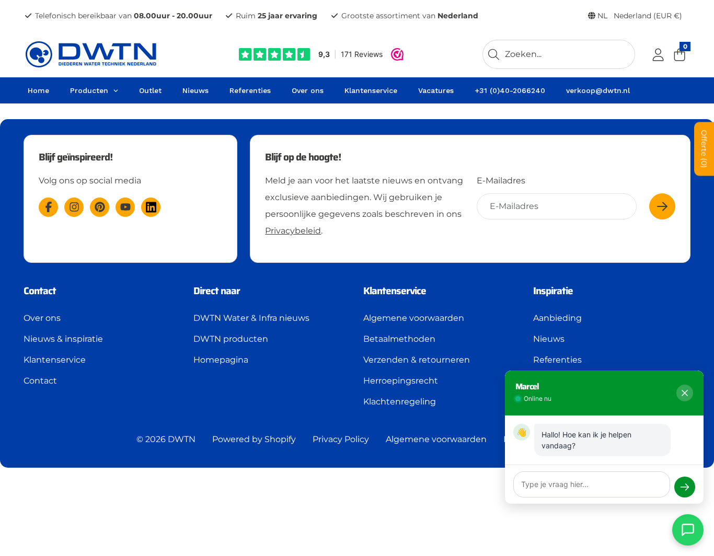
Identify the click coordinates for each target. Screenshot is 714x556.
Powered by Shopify (254, 439)
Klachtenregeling (399, 402)
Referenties (557, 360)
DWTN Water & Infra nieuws (251, 318)
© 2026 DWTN (165, 439)
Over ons (42, 318)
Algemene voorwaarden (413, 318)
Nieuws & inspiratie (63, 339)
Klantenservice (55, 360)
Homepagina (220, 360)
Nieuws (549, 339)
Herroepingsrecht (400, 381)
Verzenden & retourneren (416, 360)
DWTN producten (230, 339)
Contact (40, 381)
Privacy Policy (341, 439)
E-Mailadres (501, 181)
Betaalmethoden (399, 339)
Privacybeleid (293, 231)
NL (638, 15)
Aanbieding (557, 318)
